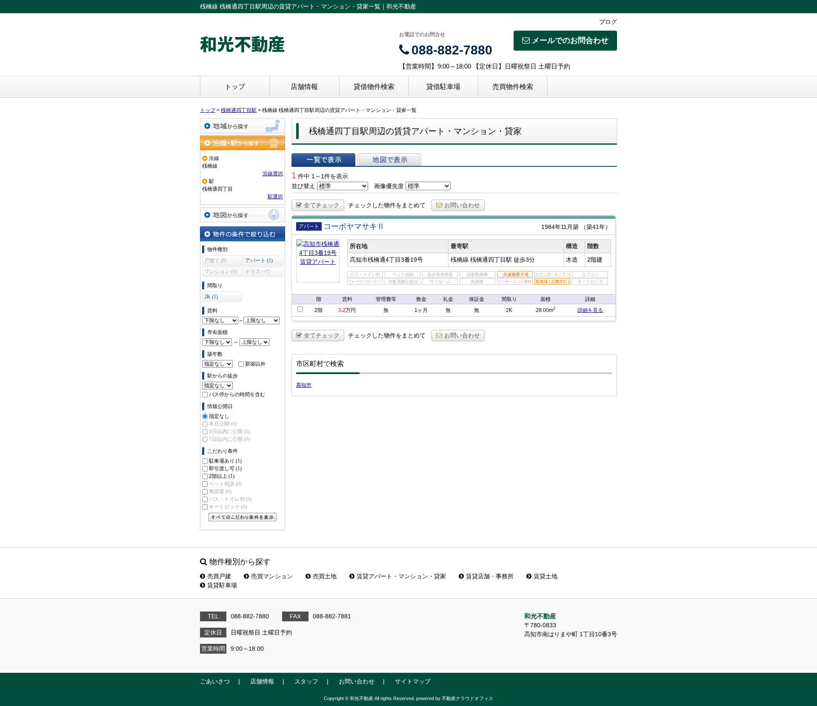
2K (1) (211, 297)
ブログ (608, 21)
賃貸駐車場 (222, 585)
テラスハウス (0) (258, 273)
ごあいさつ (215, 681)
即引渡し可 (225, 469)
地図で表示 (389, 159)
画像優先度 (389, 186)
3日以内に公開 (229, 431)
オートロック (228, 507)
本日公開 (223, 424)
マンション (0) (220, 271)
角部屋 (220, 491)
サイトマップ (413, 681)
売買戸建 (219, 576)
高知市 (303, 385)
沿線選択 (273, 174)
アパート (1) (259, 260)
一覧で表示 (323, 159)
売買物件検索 (512, 86)
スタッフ (306, 681)
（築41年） (595, 226)
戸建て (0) (215, 260)
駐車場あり (225, 461)
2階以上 (221, 476)
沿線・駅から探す (242, 142)
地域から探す (242, 125)
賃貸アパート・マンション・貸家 (401, 576)
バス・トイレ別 (230, 499)
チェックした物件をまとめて (387, 205)
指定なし (219, 416)
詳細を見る (590, 310)
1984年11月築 (560, 226)
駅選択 (275, 197)
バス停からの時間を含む (237, 394)
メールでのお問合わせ (570, 40)
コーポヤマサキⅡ (354, 226)
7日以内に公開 (229, 439)
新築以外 (255, 364)
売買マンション (272, 576)
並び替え (303, 186)
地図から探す (242, 214)
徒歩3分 (524, 259)
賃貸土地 (545, 576)
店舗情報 (304, 86)
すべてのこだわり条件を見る (243, 517)
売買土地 (325, 576)
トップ (235, 86)
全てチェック (322, 205)
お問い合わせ (462, 205)
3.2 (342, 310)
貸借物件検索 (374, 86)
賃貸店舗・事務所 (490, 576)
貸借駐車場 (443, 86)
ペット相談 (225, 484)
